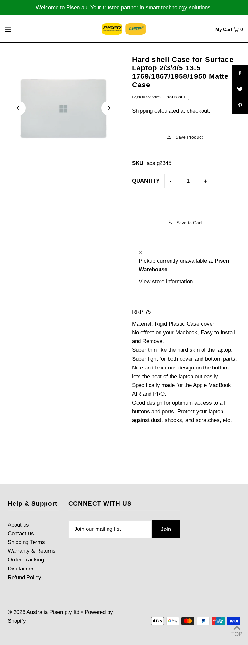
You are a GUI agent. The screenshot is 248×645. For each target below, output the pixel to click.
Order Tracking (26, 560)
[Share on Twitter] (240, 89)
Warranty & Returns (32, 551)
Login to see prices (146, 97)
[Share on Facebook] (240, 73)
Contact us (21, 533)
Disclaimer (21, 569)
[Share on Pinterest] (240, 105)
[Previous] (18, 108)
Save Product (188, 137)
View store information (166, 281)
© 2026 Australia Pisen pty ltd (43, 612)
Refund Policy (24, 577)
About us (18, 525)
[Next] (108, 108)
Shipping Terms (26, 542)
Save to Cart (188, 222)
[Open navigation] (20, 28)
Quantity (146, 181)
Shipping (142, 111)
